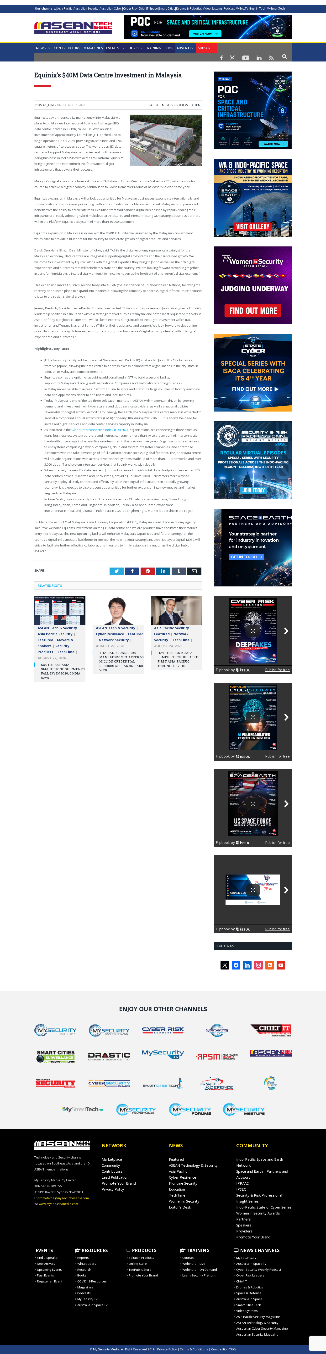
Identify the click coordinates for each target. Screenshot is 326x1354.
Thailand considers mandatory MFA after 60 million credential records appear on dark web (121, 661)
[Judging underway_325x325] (253, 323)
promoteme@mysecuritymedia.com (63, 1198)
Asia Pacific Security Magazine (258, 1317)
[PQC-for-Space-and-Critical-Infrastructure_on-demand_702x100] (208, 38)
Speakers (244, 1225)
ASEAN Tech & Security (57, 628)
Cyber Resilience (110, 634)
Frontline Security (183, 1183)
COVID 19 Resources (92, 1281)
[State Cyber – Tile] (253, 410)
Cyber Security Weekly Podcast (258, 1269)
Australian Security (86, 8)
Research (84, 1269)
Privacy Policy (113, 1189)
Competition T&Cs (224, 1349)
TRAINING (153, 48)
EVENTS (43, 1250)
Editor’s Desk (180, 1207)
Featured (154, 105)
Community (111, 1165)
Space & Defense (249, 1293)
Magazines (93, 48)
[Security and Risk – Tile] (253, 498)
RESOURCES (94, 1250)
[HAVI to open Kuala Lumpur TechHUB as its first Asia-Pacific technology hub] (176, 613)
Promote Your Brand (119, 1183)
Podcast (229, 8)
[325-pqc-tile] (253, 148)
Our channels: (45, 8)
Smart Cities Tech (248, 1305)
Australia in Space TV (92, 1305)
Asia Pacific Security (55, 634)
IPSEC (241, 1189)
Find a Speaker (48, 1257)
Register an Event (49, 1281)
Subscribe (207, 48)
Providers (244, 1231)
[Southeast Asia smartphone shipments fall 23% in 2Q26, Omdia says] (59, 613)
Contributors (67, 48)
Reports (83, 1257)
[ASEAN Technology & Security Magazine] (73, 29)
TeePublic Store (140, 1269)
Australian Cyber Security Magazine (262, 1328)
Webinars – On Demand (199, 1269)
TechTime (195, 105)
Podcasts (84, 1293)
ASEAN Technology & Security (193, 1165)
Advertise (186, 48)
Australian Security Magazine (257, 1334)
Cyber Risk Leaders (250, 1275)
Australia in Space (249, 1299)
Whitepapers (86, 1263)
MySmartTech (276, 8)
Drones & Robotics (189, 8)
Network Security (114, 640)
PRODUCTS (144, 1250)
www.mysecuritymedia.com (58, 1204)
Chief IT (143, 8)
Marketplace (112, 1159)
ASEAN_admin (47, 105)
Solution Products (141, 1257)
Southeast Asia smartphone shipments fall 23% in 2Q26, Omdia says (63, 671)
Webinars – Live (193, 1263)
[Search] (285, 56)
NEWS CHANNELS (259, 1250)
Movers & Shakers (175, 105)
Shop (168, 48)
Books (81, 1275)
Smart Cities (167, 8)
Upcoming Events (49, 1269)
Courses (188, 1257)
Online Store (138, 1263)
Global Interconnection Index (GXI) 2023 (100, 430)
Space (154, 8)
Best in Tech (257, 8)
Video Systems (212, 8)
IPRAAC (242, 1183)
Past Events (45, 1275)
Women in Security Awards (258, 1213)
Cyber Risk (130, 8)
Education (177, 1189)
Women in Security (184, 1201)
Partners (243, 1219)
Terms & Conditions (194, 1349)
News (41, 48)
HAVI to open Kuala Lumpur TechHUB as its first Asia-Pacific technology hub (179, 659)
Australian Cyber (111, 8)
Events (112, 48)
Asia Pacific (64, 8)
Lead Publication (115, 1177)
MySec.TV (242, 8)
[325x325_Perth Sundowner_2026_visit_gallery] (253, 235)
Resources (132, 48)
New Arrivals (46, 1263)
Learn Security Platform (199, 1275)
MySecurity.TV (87, 1299)
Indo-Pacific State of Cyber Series (264, 1207)
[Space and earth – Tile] (253, 585)
